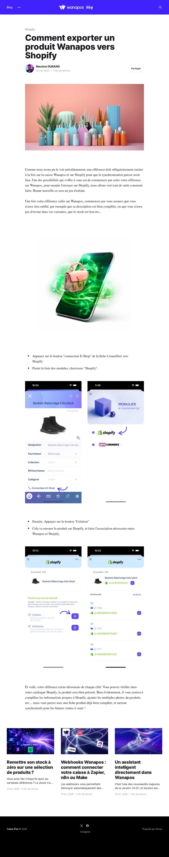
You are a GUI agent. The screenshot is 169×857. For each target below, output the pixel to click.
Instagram (85, 831)
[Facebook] (87, 825)
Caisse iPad (12, 829)
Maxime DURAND (48, 66)
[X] (81, 825)
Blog (9, 7)
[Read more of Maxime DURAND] (29, 68)
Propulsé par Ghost (152, 829)
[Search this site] (160, 7)
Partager (136, 68)
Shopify (30, 29)
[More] (19, 7)
